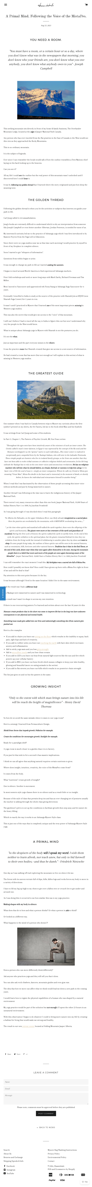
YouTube (10, 1173)
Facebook (10, 1166)
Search (7, 1150)
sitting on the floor (43, 636)
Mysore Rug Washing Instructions (62, 1150)
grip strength (43, 649)
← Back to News (46, 1127)
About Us (7, 1154)
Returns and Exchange (13, 1157)
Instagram (10, 1170)
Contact (51, 1161)
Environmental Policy (57, 1157)
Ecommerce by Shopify (65, 1169)
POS (49, 1169)
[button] (3, 593)
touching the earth (48, 643)
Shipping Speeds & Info (13, 1161)
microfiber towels (19, 652)
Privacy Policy (54, 1154)
